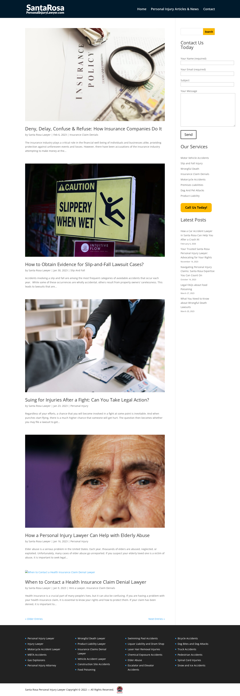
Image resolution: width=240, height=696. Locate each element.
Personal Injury (79, 405)
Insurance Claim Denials (84, 134)
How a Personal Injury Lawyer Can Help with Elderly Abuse (87, 535)
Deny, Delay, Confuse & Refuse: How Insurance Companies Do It (93, 128)
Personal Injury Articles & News (175, 9)
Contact (209, 9)
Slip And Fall (77, 270)
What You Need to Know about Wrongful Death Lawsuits (195, 303)
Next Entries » (156, 619)
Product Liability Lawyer (92, 643)
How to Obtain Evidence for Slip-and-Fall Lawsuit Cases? (84, 264)
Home (141, 9)
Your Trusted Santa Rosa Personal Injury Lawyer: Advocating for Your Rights (196, 253)
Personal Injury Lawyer (41, 638)
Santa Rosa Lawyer (40, 134)
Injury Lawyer (35, 643)
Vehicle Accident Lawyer (92, 659)
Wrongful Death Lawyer (91, 638)
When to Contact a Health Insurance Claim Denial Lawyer (85, 582)
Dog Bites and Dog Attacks (193, 643)
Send (188, 134)
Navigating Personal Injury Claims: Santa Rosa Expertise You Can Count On (198, 271)
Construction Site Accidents (94, 664)
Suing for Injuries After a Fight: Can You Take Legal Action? (87, 400)
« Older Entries (34, 619)
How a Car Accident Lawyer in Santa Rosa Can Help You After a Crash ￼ (197, 235)
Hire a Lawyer (77, 588)
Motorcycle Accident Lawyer (44, 649)
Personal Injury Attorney (42, 665)
